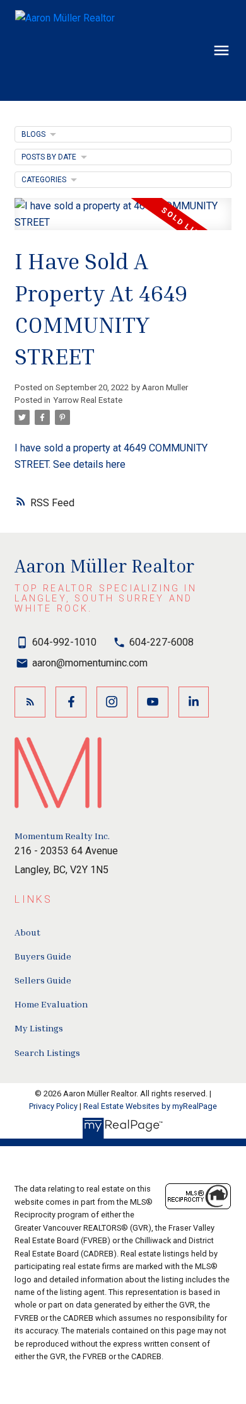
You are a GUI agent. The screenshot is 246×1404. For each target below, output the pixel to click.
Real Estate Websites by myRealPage (150, 1106)
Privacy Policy (53, 1106)
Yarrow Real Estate (87, 400)
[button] (30, 702)
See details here (89, 464)
